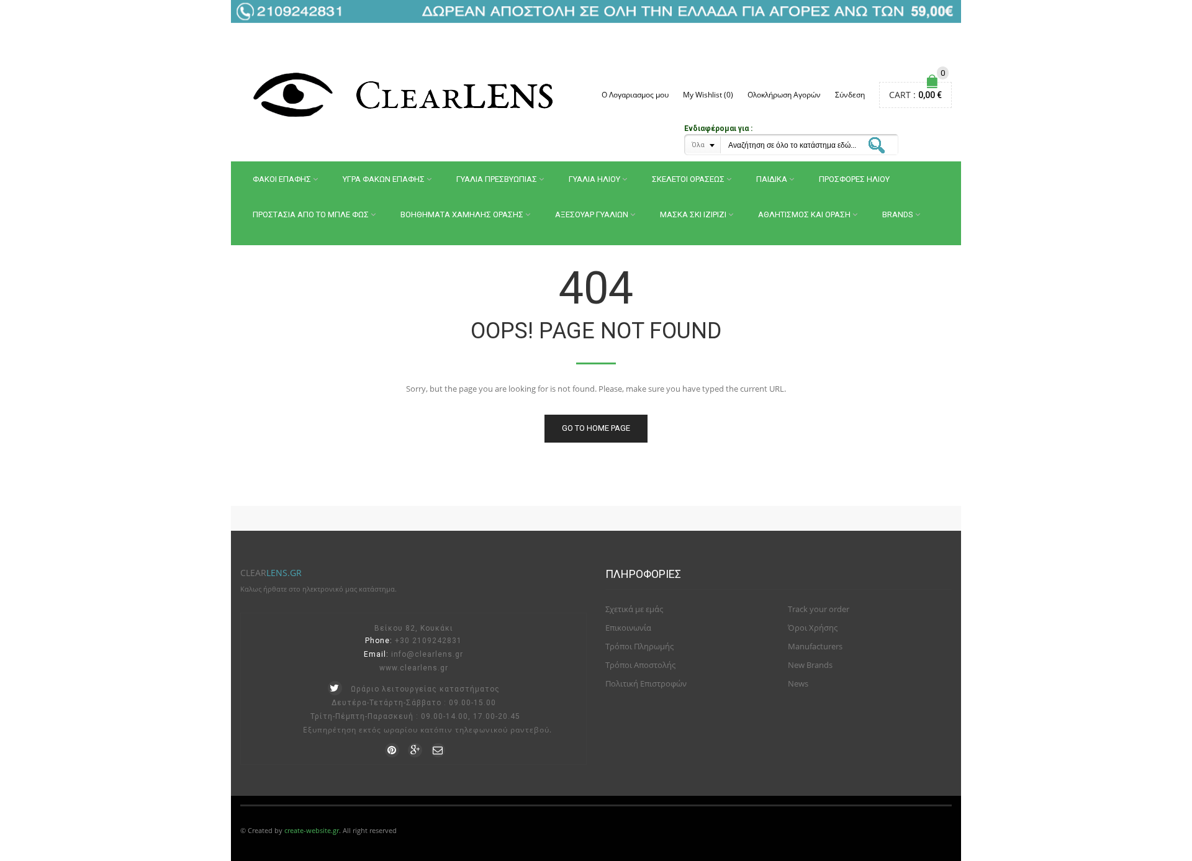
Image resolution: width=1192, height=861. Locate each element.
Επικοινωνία (628, 627)
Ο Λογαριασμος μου (635, 94)
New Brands (810, 664)
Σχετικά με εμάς (634, 609)
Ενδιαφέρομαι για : (718, 128)
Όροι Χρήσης (813, 627)
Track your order (818, 609)
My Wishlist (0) (708, 94)
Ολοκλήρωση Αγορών (784, 94)
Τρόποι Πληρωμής (639, 646)
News (798, 683)
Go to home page (596, 428)
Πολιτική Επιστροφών (646, 683)
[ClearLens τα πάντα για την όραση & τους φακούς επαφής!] (406, 94)
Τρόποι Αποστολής (640, 664)
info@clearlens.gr (427, 654)
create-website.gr (311, 830)
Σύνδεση (850, 94)
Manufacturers (815, 646)
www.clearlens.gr (413, 668)
